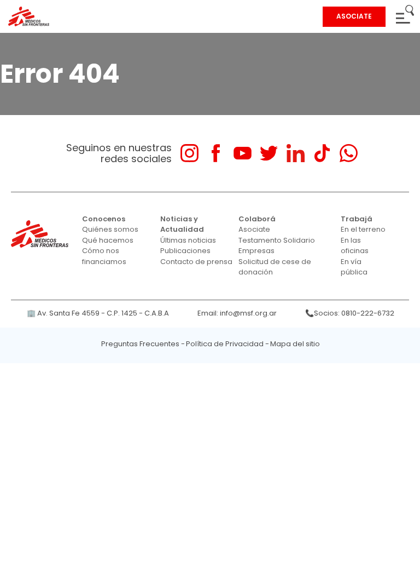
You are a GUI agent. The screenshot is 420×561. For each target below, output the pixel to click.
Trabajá (356, 219)
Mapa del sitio (295, 344)
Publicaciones (185, 250)
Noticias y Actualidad (182, 224)
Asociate (254, 229)
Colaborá (257, 219)
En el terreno (363, 229)
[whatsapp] (349, 153)
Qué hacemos (107, 240)
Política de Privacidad (225, 344)
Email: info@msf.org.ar (237, 313)
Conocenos (103, 219)
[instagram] (189, 153)
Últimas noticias (188, 240)
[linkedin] (296, 153)
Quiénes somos (110, 229)
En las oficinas (355, 245)
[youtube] (243, 153)
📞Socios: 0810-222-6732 (349, 313)
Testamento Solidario (276, 240)
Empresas (256, 250)
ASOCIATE (354, 16)
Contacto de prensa (196, 261)
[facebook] (216, 153)
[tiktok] (322, 153)
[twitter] (269, 153)
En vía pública (354, 267)
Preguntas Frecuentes (140, 344)
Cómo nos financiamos (104, 256)
